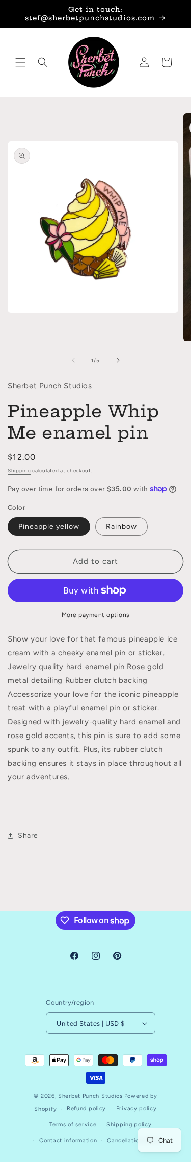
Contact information (68, 1140)
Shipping (19, 470)
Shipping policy (129, 1124)
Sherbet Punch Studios (90, 1096)
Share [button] (28, 835)
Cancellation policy (134, 1140)
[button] (20, 62)
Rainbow (121, 526)
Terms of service (72, 1124)
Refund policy (86, 1108)
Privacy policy (136, 1108)
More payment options (96, 615)
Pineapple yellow (48, 526)
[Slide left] (73, 360)
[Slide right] (118, 360)
